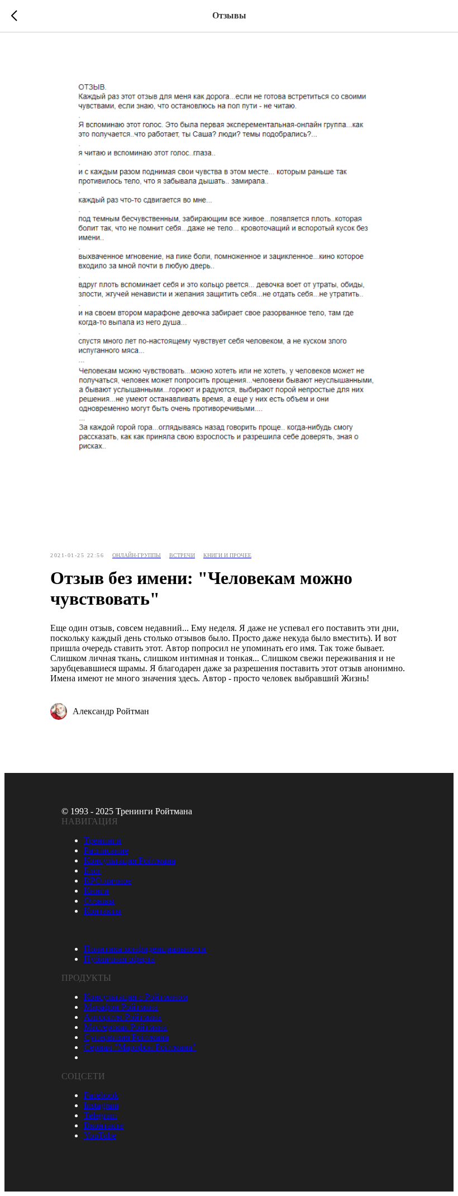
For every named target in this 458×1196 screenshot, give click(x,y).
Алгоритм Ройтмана (122, 1017)
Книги (96, 890)
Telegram (100, 1115)
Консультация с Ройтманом (136, 997)
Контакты (102, 910)
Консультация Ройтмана (129, 860)
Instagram (101, 1105)
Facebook (101, 1095)
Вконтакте (103, 1125)
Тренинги (102, 840)
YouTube (100, 1135)
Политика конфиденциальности (145, 948)
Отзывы (99, 900)
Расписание (106, 850)
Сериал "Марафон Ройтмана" (140, 1047)
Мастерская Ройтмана (125, 1027)
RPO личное (107, 880)
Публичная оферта (119, 959)
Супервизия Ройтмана (126, 1037)
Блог (93, 870)
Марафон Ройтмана (121, 1007)
